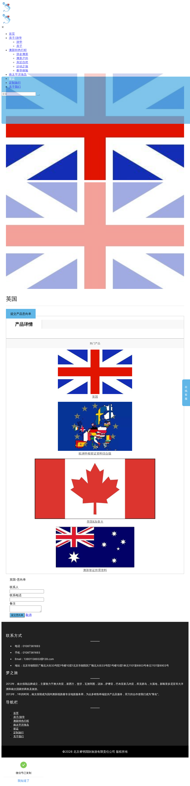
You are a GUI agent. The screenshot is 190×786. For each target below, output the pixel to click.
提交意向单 (17, 615)
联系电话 (16, 595)
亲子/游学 (15, 38)
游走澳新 (22, 54)
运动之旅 (22, 66)
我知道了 (24, 780)
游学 (19, 42)
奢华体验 (22, 70)
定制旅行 (15, 82)
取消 (29, 615)
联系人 (14, 587)
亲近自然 (22, 62)
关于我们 (15, 86)
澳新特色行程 (18, 50)
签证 (12, 78)
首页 (12, 34)
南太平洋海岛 (18, 74)
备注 (13, 603)
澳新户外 (22, 58)
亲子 (19, 46)
